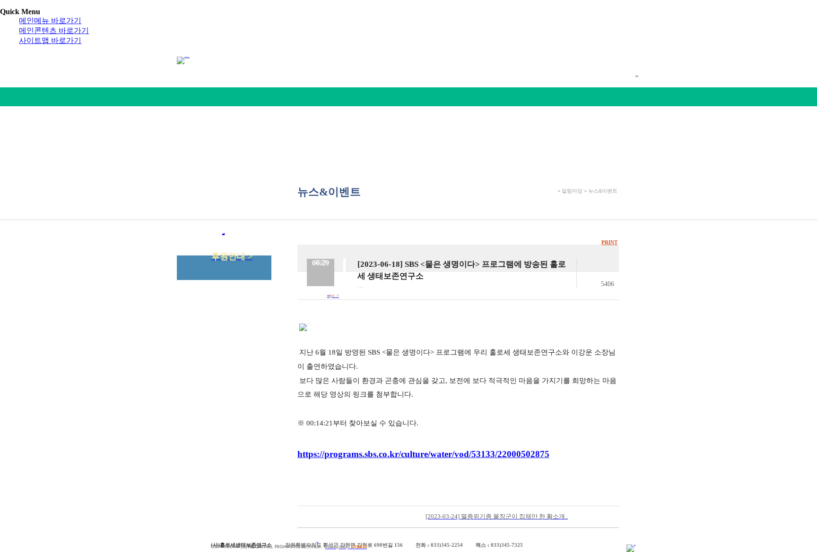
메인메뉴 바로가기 (50, 21)
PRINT (609, 242)
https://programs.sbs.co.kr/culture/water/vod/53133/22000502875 (423, 454)
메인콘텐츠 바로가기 (54, 30)
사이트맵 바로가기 (50, 40)
